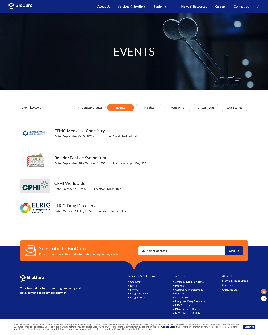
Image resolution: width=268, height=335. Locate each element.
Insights (149, 107)
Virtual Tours (206, 107)
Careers (220, 6)
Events (120, 107)
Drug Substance (139, 293)
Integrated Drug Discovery (190, 301)
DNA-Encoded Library (187, 309)
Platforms (160, 6)
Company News (92, 107)
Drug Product (137, 297)
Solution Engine (183, 297)
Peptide (179, 285)
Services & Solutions (132, 6)
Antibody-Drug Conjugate (189, 281)
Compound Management (189, 289)
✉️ (264, 291)
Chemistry (135, 281)
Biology (134, 289)
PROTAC (180, 293)
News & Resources (194, 6)
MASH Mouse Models (187, 313)
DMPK (134, 285)
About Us (103, 6)
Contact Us (241, 6)
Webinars (177, 107)
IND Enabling (182, 305)
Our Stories (234, 107)
